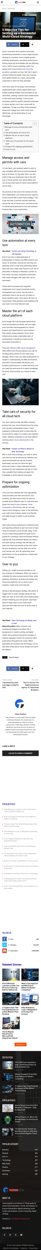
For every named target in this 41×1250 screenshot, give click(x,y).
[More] (32, 44)
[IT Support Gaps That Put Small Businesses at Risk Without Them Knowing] (11, 999)
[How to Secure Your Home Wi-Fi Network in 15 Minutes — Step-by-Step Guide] (7, 1108)
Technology (11, 8)
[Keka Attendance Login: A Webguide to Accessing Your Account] (30, 999)
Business (5, 1004)
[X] (15, 1235)
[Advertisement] (20, 782)
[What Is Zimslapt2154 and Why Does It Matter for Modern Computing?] (30, 975)
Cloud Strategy (13, 657)
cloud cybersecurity (21, 440)
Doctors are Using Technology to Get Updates (24, 252)
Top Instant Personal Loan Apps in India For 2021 (10, 685)
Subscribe (35, 951)
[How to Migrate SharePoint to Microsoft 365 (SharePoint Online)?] (11, 1023)
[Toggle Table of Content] (33, 124)
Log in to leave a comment (20, 753)
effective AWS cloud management (22, 348)
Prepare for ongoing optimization (19, 146)
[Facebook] (4, 1235)
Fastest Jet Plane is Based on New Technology (23, 450)
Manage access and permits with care (18, 128)
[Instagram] (10, 1235)
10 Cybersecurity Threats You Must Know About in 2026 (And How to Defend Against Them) (26, 1131)
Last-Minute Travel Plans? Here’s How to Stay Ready (21, 873)
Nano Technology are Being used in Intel (24, 621)
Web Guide (25, 1004)
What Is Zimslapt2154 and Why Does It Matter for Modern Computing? (29, 987)
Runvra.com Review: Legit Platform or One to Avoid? (21, 861)
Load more (19, 1044)
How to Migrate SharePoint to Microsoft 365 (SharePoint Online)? (10, 1035)
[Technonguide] (20, 2)
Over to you (10, 149)
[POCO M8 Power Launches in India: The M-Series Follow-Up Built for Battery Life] (11, 975)
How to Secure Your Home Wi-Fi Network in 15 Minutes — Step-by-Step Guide (26, 1107)
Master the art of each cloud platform (17, 136)
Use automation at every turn (17, 132)
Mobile (5, 980)
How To (5, 1028)
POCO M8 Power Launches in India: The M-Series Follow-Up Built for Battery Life (10, 987)
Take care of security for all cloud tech (19, 142)
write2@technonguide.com (20, 1219)
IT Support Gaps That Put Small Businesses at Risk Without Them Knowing (26, 1088)
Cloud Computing (19, 26)
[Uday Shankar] (20, 704)
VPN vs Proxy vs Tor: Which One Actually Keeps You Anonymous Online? (26, 1119)
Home (4, 8)
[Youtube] (21, 1235)
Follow (36, 945)
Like (37, 939)
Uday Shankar (20, 714)
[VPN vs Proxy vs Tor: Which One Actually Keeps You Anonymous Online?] (7, 1120)
